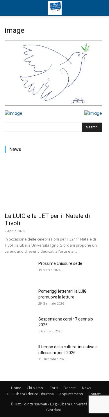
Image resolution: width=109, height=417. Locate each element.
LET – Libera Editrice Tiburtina (30, 393)
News (86, 387)
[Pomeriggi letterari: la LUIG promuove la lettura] (19, 298)
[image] (53, 104)
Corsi (53, 387)
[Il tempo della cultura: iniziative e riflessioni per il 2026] (19, 354)
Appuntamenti (71, 393)
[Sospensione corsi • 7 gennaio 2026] (19, 326)
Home (16, 387)
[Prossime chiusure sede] (19, 271)
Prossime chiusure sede (60, 263)
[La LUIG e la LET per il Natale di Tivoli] (53, 184)
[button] (10, 8)
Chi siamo (35, 387)
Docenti (70, 387)
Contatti (94, 393)
